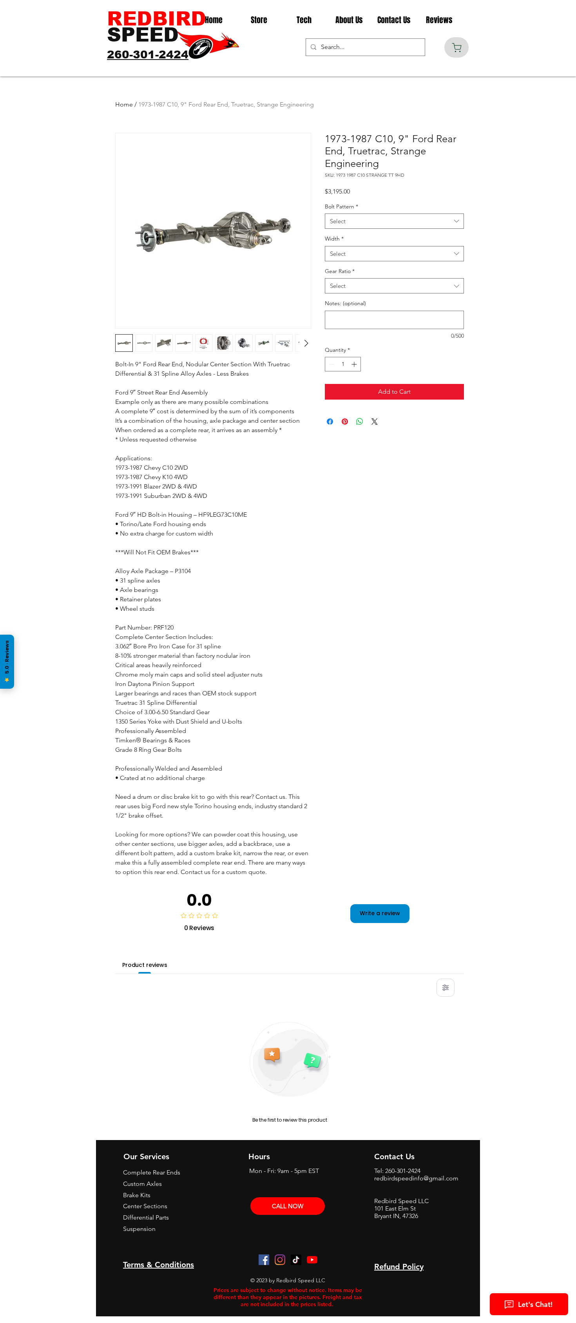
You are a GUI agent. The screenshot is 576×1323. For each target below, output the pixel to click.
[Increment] (355, 364)
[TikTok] (296, 1259)
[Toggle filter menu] (446, 988)
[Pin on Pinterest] (345, 421)
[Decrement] (331, 364)
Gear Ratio (340, 271)
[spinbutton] (343, 364)
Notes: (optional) (345, 303)
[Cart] (456, 47)
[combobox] (394, 221)
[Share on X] (374, 421)
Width (334, 238)
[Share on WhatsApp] (359, 421)
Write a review (380, 913)
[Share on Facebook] (330, 421)
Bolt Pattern (341, 206)
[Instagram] (280, 1259)
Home (124, 104)
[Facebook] (264, 1259)
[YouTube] (312, 1259)
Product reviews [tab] (144, 965)
